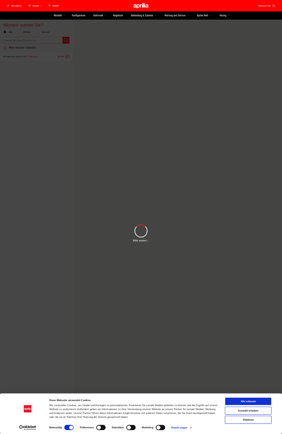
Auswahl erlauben (248, 410)
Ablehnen (248, 419)
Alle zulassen (248, 401)
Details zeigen (179, 427)
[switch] (101, 427)
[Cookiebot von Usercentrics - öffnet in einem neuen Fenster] (27, 427)
